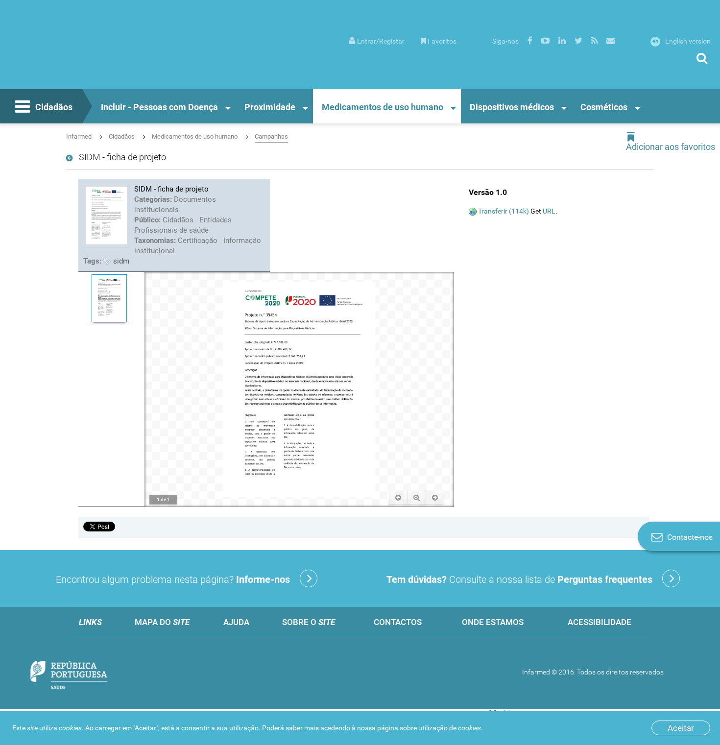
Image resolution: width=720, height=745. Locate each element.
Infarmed (79, 136)
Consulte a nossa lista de (519, 579)
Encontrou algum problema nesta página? (173, 579)
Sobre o (308, 622)
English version (681, 41)
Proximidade (269, 107)
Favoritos (442, 41)
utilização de (449, 728)
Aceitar (681, 728)
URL (549, 211)
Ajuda (236, 622)
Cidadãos (53, 107)
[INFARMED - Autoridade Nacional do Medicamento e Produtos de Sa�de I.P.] (82, 54)
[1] (109, 298)
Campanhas (271, 136)
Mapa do (162, 622)
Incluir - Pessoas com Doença (159, 107)
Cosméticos (603, 107)
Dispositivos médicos (512, 107)
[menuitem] (377, 40)
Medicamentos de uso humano (382, 107)
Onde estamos (493, 622)
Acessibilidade (599, 622)
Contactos (398, 622)
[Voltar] (71, 158)
